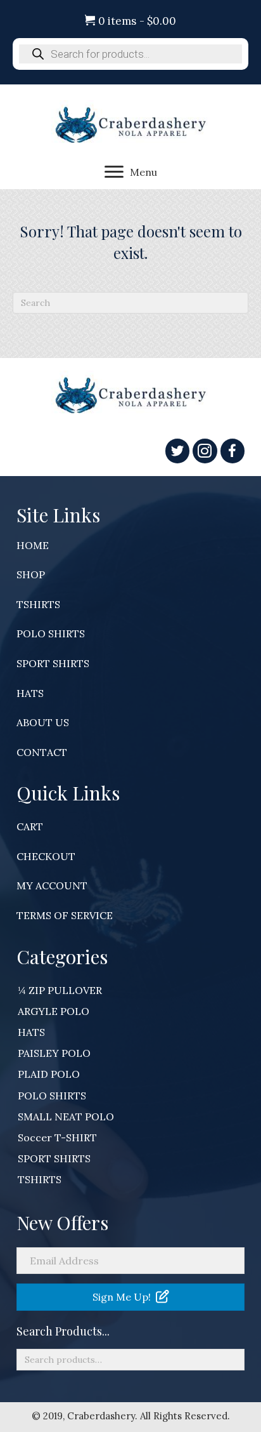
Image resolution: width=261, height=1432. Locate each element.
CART (29, 826)
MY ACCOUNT (51, 885)
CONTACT (41, 752)
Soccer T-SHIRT (57, 1137)
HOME (32, 545)
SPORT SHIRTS (52, 663)
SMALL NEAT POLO (66, 1116)
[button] (130, 1297)
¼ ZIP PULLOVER (60, 990)
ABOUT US (42, 722)
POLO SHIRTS (50, 633)
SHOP (30, 574)
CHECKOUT (45, 856)
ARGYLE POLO (53, 1011)
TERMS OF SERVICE (64, 915)
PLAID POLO (49, 1074)
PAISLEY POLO (54, 1053)
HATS (30, 693)
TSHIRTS (38, 604)
